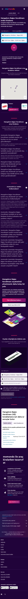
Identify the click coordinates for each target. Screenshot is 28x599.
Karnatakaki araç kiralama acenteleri (13, 533)
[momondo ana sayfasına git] (10, 9)
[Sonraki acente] (25, 97)
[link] (14, 109)
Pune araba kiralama (7, 444)
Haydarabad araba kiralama (9, 440)
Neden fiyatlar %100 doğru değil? (11, 526)
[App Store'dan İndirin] (14, 587)
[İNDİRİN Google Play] (5, 587)
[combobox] (5, 31)
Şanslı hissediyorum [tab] (18, 423)
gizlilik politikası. (22, 397)
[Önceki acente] (3, 97)
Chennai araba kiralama (8, 442)
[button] (2, 9)
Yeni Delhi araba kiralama (9, 432)
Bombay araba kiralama (6, 437)
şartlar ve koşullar (13, 397)
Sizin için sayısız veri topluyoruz (10, 523)
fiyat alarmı (10, 495)
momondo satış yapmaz (8, 520)
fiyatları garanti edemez (7, 516)
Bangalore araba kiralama (9, 434)
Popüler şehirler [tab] (7, 423)
